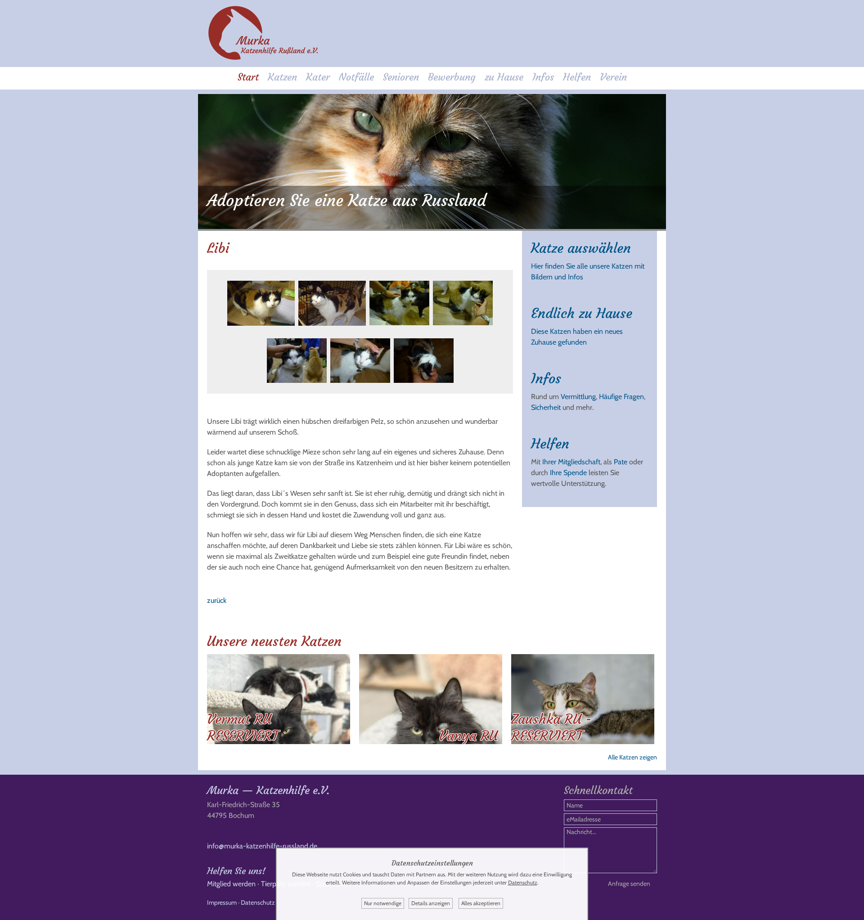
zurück (216, 600)
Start (248, 77)
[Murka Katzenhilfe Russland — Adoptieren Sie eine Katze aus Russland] (263, 58)
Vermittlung (578, 396)
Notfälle (356, 77)
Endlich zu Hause (581, 313)
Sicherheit (546, 407)
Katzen (282, 77)
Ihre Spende (568, 472)
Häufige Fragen (621, 396)
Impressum (222, 902)
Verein (613, 77)
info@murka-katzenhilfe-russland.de (262, 846)
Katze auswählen (581, 248)
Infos (543, 77)
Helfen (577, 77)
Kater (318, 77)
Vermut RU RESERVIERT (242, 727)
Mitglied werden (231, 884)
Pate (620, 462)
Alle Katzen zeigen (632, 757)
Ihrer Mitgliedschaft (571, 462)
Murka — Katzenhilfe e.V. (268, 790)
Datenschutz (258, 902)
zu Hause (504, 77)
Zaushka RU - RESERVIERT (551, 727)
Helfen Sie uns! (236, 870)
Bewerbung (452, 77)
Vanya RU (468, 735)
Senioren (401, 77)
